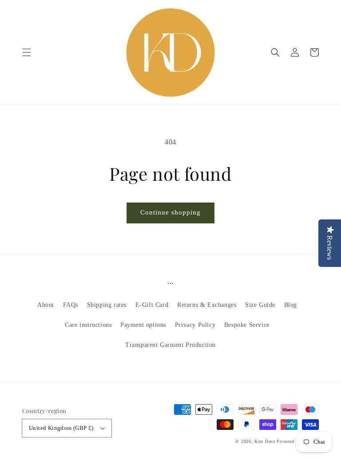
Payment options (143, 325)
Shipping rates (107, 305)
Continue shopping (170, 212)
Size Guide (260, 305)
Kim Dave (264, 441)
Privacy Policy (195, 325)
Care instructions (88, 325)
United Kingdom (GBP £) (61, 428)
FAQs (70, 305)
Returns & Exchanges (206, 305)
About (45, 305)
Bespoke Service (247, 325)
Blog (290, 305)
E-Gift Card (152, 305)
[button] (26, 52)
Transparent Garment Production (170, 345)
